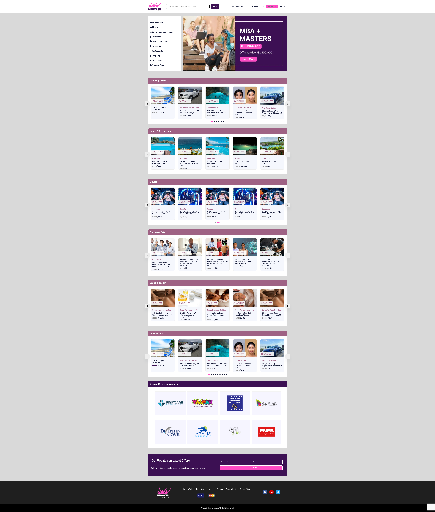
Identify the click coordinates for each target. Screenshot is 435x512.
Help (272, 6)
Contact (220, 489)
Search (214, 6)
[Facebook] (265, 492)
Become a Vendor (239, 6)
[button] (212, 121)
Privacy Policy (231, 489)
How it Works (187, 489)
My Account (257, 6)
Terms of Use (245, 489)
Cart (284, 6)
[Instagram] (271, 492)
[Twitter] (278, 492)
